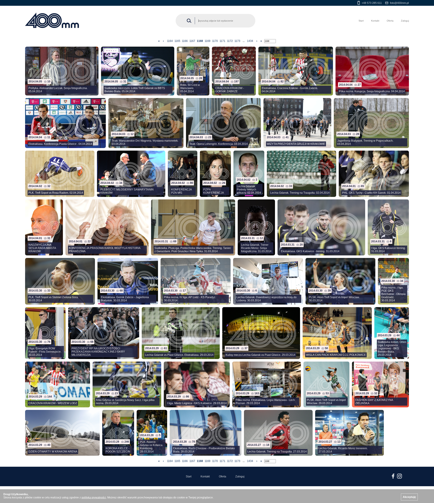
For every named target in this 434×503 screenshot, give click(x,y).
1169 (207, 41)
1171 (222, 41)
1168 (200, 41)
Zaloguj (405, 20)
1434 (250, 41)
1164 (170, 41)
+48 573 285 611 (372, 3)
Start (361, 20)
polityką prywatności (94, 497)
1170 (215, 41)
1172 (230, 41)
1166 (185, 41)
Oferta (390, 20)
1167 (192, 41)
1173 (237, 41)
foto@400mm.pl (399, 3)
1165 (177, 41)
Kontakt (375, 20)
